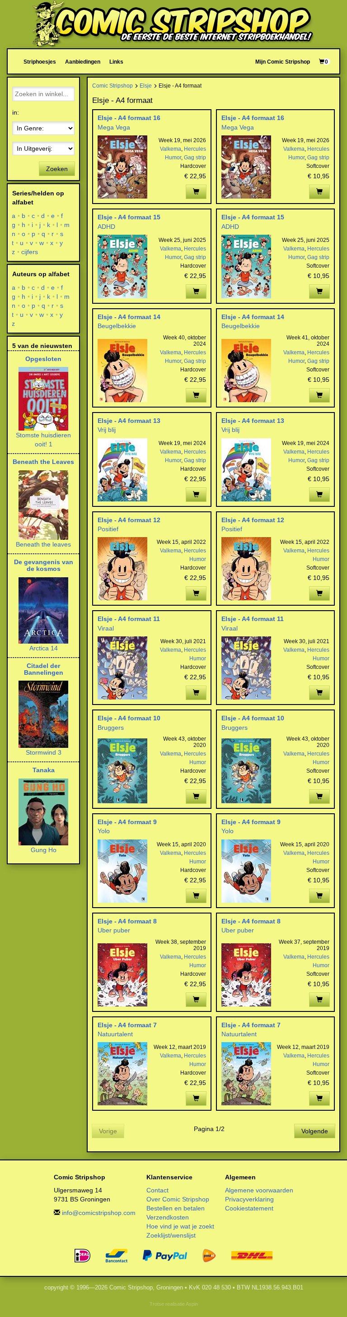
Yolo (104, 831)
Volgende (314, 1131)
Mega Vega (114, 127)
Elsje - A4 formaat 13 (129, 420)
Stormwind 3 (43, 752)
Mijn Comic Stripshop (282, 62)
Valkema (170, 149)
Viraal (106, 628)
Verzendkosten (167, 1217)
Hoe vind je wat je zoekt (180, 1226)
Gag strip (195, 157)
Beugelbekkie (117, 325)
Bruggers (111, 727)
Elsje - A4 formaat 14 (129, 316)
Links (116, 62)
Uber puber (114, 930)
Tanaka (44, 770)
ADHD (106, 226)
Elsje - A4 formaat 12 (129, 520)
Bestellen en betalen (175, 1208)
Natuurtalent (115, 1034)
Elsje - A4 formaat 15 (129, 217)
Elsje (146, 85)
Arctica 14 (43, 648)
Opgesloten (43, 358)
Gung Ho (43, 849)
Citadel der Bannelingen (43, 669)
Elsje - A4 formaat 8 (127, 921)
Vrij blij (107, 429)
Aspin (192, 1304)
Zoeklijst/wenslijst (171, 1235)
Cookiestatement (249, 1208)
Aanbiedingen (82, 62)
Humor (173, 157)
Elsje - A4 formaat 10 (129, 718)
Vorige (108, 1131)
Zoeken (57, 168)
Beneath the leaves (43, 544)
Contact (157, 1190)
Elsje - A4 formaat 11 (129, 618)
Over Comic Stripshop (177, 1199)
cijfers (30, 251)
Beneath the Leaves (43, 461)
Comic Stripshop (112, 85)
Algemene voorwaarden (259, 1190)
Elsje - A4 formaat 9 (127, 821)
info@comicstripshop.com (99, 1212)
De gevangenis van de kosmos (43, 565)
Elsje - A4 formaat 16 (129, 117)
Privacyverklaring (249, 1199)
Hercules (195, 149)
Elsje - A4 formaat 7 (127, 1025)
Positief (108, 529)
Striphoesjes (39, 62)
